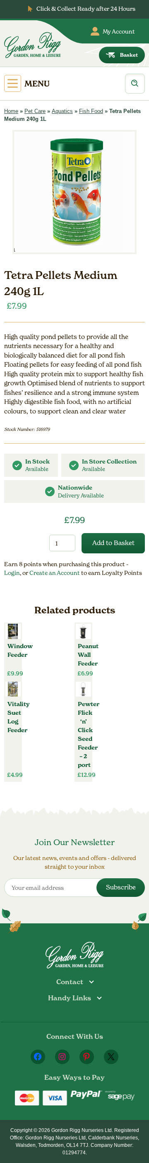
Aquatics (62, 111)
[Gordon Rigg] (32, 45)
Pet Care (35, 111)
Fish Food (91, 111)
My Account (119, 31)
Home (11, 111)
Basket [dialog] (129, 55)
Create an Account (55, 572)
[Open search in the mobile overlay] (135, 84)
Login (12, 572)
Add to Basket (113, 543)
